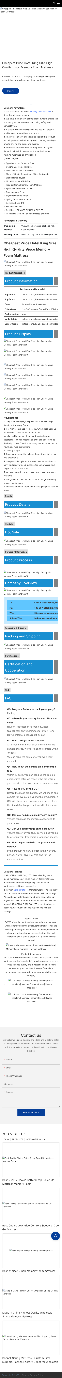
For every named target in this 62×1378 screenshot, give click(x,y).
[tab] (31, 103)
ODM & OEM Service (35, 1139)
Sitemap (25, 1375)
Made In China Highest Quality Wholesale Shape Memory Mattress (27, 1314)
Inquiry (10, 91)
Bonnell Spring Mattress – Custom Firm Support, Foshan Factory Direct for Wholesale (30, 1360)
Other (6, 1139)
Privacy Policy (36, 1375)
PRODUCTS (17, 1139)
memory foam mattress (40, 111)
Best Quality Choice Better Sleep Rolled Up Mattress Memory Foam (28, 1181)
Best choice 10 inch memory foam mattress (28, 1270)
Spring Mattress (21, 890)
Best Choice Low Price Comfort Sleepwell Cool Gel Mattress (30, 1227)
